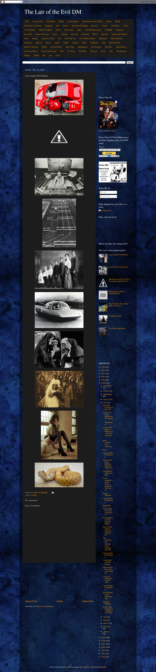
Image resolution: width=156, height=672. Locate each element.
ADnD (61, 21)
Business (94, 25)
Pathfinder (94, 42)
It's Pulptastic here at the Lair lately (108, 521)
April (105, 620)
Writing (27, 55)
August (106, 399)
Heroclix (104, 34)
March (106, 623)
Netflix (65, 42)
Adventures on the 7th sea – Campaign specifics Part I (120, 280)
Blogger (103, 667)
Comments (106, 196)
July (105, 402)
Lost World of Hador (87, 38)
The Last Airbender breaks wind (107, 579)
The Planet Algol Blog (117, 328)
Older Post (87, 601)
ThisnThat (82, 51)
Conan (125, 25)
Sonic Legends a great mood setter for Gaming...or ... (108, 484)
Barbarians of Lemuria (32, 25)
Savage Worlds (56, 47)
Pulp (103, 42)
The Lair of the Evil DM (52, 11)
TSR (61, 51)
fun (44, 55)
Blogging (48, 25)
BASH (117, 21)
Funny (55, 34)
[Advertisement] (59, 581)
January (106, 632)
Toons (103, 51)
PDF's (84, 42)
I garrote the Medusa (119, 34)
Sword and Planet (31, 51)
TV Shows (71, 51)
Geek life (74, 34)
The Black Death (115, 316)
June (105, 617)
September (107, 394)
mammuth (86, 667)
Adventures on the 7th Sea (92, 21)
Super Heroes (121, 47)
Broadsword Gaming (80, 25)
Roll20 (44, 47)
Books (65, 25)
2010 (103, 383)
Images (35, 38)
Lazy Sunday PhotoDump (108, 455)
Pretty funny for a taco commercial (107, 512)
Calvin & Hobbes (107, 603)
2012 (103, 377)
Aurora (109, 21)
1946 (27, 21)
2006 (103, 647)
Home (60, 601)
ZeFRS (36, 55)
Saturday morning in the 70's (108, 407)
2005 (103, 650)
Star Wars (108, 47)
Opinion (75, 42)
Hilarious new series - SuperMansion (117, 292)
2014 (103, 370)
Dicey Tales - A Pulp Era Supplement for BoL (108, 610)
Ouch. (105, 450)
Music (57, 42)
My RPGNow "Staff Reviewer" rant (108, 596)
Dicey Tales (69, 30)
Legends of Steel (48, 38)
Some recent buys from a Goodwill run (108, 570)
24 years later (38, 21)
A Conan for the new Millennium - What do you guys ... (108, 432)
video (58, 55)
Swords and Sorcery (48, 51)
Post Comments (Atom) (45, 606)
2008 (103, 641)
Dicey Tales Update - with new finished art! (107, 531)
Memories (28, 42)
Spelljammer (82, 47)
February (106, 626)
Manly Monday (117, 38)
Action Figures (73, 21)
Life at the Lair (70, 38)
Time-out (93, 51)
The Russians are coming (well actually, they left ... (108, 544)
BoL (57, 25)
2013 (103, 373)
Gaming (64, 34)
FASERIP (108, 30)
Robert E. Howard (31, 47)
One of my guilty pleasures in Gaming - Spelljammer (108, 418)
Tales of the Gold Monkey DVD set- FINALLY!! (107, 464)
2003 (103, 657)
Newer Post (31, 601)
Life (59, 38)
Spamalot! (107, 505)
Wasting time (122, 51)
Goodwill (85, 34)
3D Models (50, 21)
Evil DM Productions (93, 30)
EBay (79, 30)
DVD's (58, 30)
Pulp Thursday (114, 42)
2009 (103, 638)
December (107, 386)
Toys (111, 51)
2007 (103, 644)
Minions (39, 42)
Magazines (103, 38)
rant (50, 55)
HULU (95, 34)
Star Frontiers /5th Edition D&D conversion (118, 305)
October (106, 391)
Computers (115, 25)
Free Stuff (28, 34)
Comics (104, 25)
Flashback (119, 30)
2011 (103, 380)
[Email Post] (52, 492)
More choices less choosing (107, 444)
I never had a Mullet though (107, 562)
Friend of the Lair (42, 34)
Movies (48, 42)
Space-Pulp (70, 47)
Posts (104, 192)
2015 (103, 367)
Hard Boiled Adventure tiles (108, 473)
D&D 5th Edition (45, 30)
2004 (103, 654)
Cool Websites (29, 30)
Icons (26, 38)
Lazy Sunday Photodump (118, 255)
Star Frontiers (96, 47)
